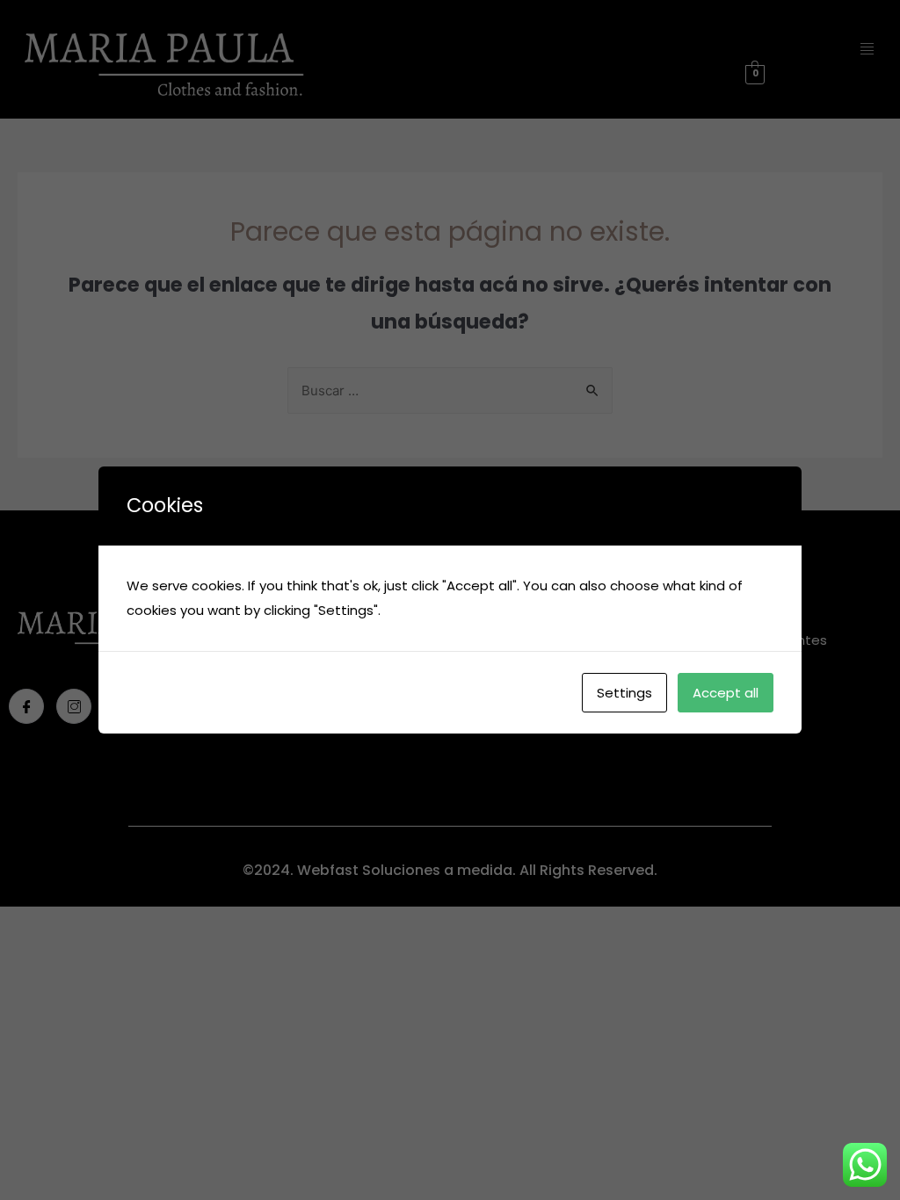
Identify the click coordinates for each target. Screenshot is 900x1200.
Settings (624, 692)
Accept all (725, 692)
